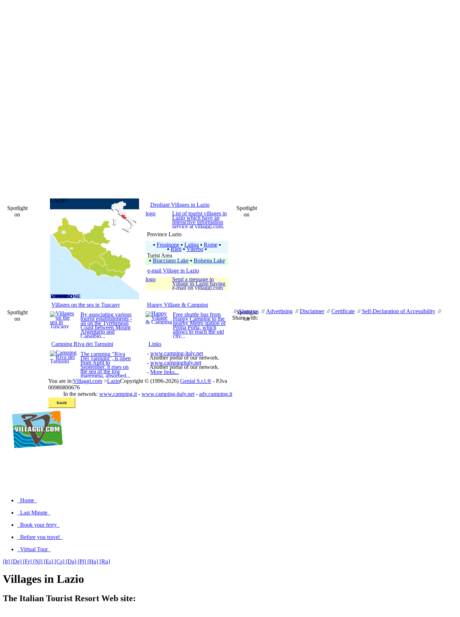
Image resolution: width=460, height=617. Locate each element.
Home (27, 500)
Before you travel (40, 537)
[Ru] (105, 561)
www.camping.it (118, 394)
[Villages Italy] (34, 456)
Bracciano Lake (171, 260)
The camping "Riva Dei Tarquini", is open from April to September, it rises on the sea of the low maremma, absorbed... (105, 365)
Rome (210, 245)
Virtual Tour (34, 549)
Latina (191, 245)
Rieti (176, 249)
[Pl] (82, 561)
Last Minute (33, 512)
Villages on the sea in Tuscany (85, 305)
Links (154, 344)
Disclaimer (312, 311)
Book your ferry (38, 525)
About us (248, 311)
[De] (17, 561)
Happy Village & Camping (177, 305)
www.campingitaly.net (175, 363)
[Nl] (38, 561)
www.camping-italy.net (176, 353)
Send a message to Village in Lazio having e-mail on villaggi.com (198, 283)
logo (151, 213)
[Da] (72, 561)
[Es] (49, 561)
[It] (7, 561)
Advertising (279, 311)
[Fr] (28, 561)
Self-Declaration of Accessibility (398, 311)
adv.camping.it (215, 394)
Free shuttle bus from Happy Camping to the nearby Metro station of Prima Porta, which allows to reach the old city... (199, 325)
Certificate (343, 311)
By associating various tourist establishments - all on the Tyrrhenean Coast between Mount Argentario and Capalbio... (106, 325)
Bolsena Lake (209, 260)
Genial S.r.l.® (195, 381)
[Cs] (60, 561)
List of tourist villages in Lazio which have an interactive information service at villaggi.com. (199, 219)
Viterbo (195, 249)
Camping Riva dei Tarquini (82, 344)
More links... (164, 372)
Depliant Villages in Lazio (180, 205)
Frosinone (168, 245)
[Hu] (93, 561)
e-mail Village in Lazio (173, 271)
